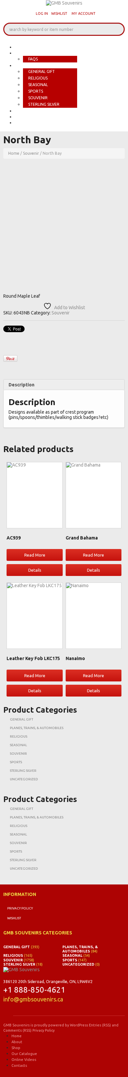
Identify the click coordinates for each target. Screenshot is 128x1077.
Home (22, 47)
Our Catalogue (34, 110)
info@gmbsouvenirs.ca (33, 999)
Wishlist (59, 13)
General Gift (41, 71)
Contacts (27, 122)
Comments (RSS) (17, 1030)
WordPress (79, 1025)
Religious (38, 78)
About (23, 53)
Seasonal (38, 84)
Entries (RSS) (100, 1025)
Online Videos (33, 116)
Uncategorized (24, 779)
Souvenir (38, 98)
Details (34, 570)
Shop (21, 65)
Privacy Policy (20, 908)
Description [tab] (21, 384)
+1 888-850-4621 (34, 989)
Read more (34, 555)
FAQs (33, 59)
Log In (42, 13)
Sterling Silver (43, 104)
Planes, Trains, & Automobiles (36, 728)
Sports (35, 91)
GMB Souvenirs (16, 1025)
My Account (84, 13)
